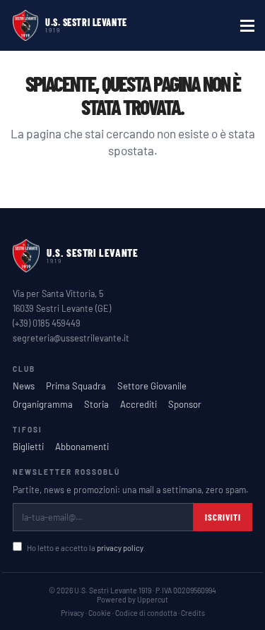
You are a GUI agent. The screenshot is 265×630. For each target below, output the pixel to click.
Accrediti (138, 404)
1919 (53, 30)
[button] (247, 25)
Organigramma (43, 404)
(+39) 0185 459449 (47, 323)
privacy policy (120, 547)
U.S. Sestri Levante (86, 22)
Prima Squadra (76, 386)
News (24, 386)
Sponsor (184, 404)
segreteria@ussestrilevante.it (71, 338)
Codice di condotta (146, 612)
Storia (96, 404)
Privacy (72, 612)
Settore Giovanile (152, 386)
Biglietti (28, 446)
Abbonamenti (82, 446)
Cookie (99, 612)
